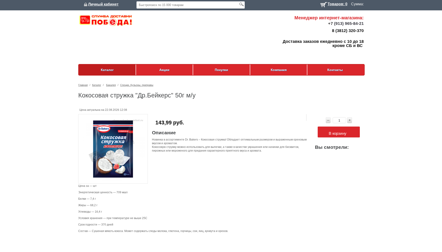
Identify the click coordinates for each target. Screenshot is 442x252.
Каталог (107, 70)
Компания (279, 70)
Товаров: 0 (337, 3)
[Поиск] (241, 4)
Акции (164, 70)
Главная (83, 85)
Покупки (221, 70)
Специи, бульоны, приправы (136, 85)
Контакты (335, 70)
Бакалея (111, 85)
